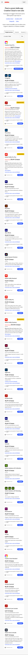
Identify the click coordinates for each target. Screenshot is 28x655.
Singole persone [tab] (9, 32)
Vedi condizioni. (18, 61)
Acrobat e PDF (18, 19)
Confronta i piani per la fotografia (11, 88)
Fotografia (11, 21)
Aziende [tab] (17, 32)
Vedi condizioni (17, 115)
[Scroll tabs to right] (27, 32)
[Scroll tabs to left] (1, 32)
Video (17, 21)
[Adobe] (7, 2)
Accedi (24, 2)
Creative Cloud (9, 19)
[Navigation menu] (2, 2)
